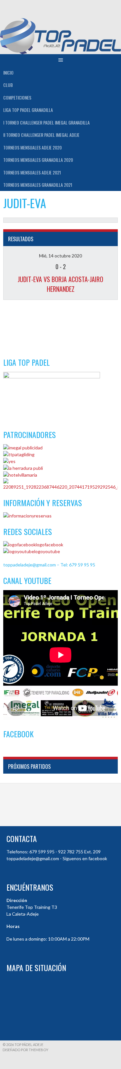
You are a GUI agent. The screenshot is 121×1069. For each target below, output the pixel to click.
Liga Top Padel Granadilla (28, 109)
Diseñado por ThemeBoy (25, 1050)
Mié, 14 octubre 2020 (60, 255)
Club (8, 84)
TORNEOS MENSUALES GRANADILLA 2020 (38, 159)
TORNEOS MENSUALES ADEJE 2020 (32, 147)
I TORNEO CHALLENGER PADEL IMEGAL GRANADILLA (46, 122)
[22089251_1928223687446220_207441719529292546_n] (60, 487)
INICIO (8, 72)
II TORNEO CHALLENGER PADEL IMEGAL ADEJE (41, 134)
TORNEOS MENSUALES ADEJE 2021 (32, 172)
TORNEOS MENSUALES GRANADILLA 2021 (37, 184)
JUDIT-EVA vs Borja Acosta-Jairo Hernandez (60, 284)
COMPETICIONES (17, 97)
